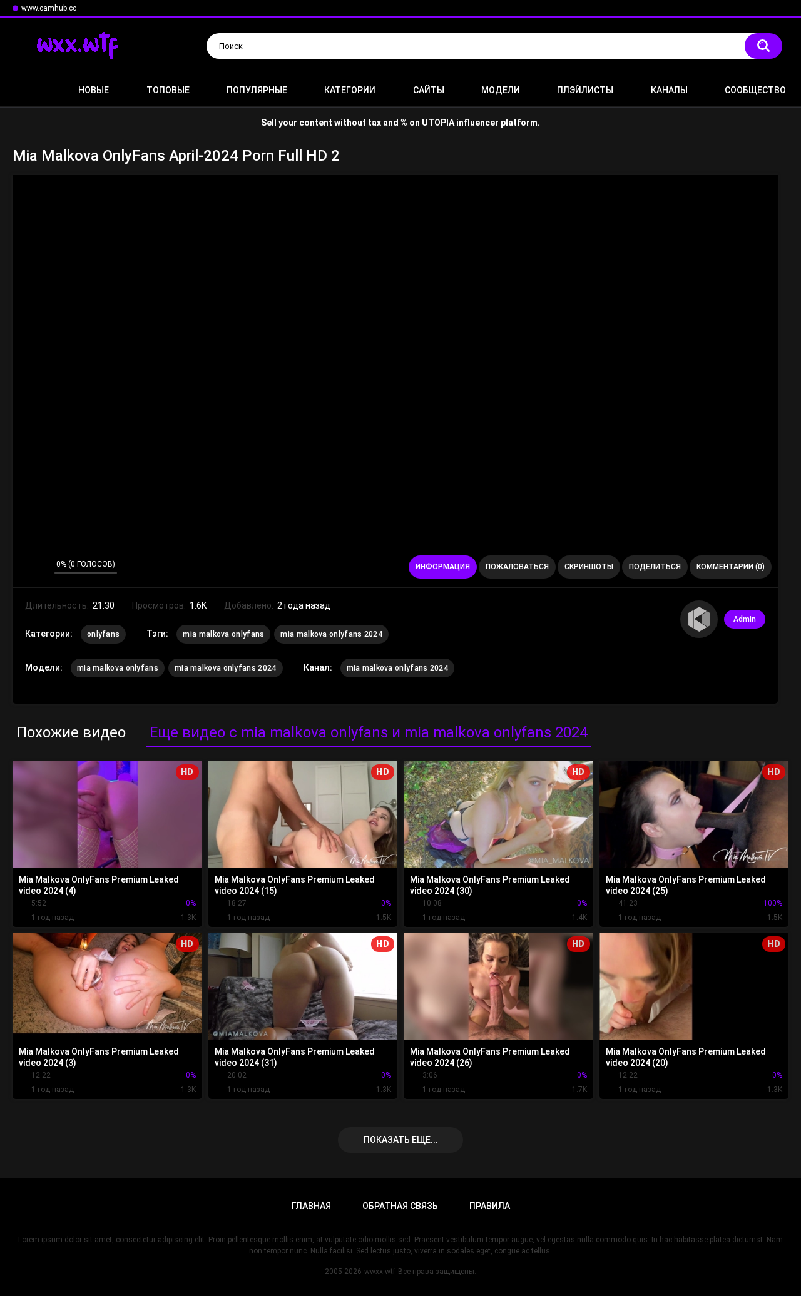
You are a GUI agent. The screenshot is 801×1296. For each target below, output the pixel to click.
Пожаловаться (517, 566)
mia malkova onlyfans (223, 634)
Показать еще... (401, 1140)
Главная (28, 90)
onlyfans (103, 634)
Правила (489, 1206)
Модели (500, 90)
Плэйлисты (585, 90)
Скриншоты (588, 566)
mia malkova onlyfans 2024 (331, 634)
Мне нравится (25, 567)
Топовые (168, 90)
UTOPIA (438, 123)
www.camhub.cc (48, 8)
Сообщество (755, 90)
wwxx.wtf (379, 1271)
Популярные (257, 90)
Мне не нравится (41, 567)
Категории (349, 90)
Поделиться (655, 566)
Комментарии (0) (730, 566)
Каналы (669, 90)
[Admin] (699, 619)
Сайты (428, 90)
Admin (744, 619)
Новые (93, 90)
